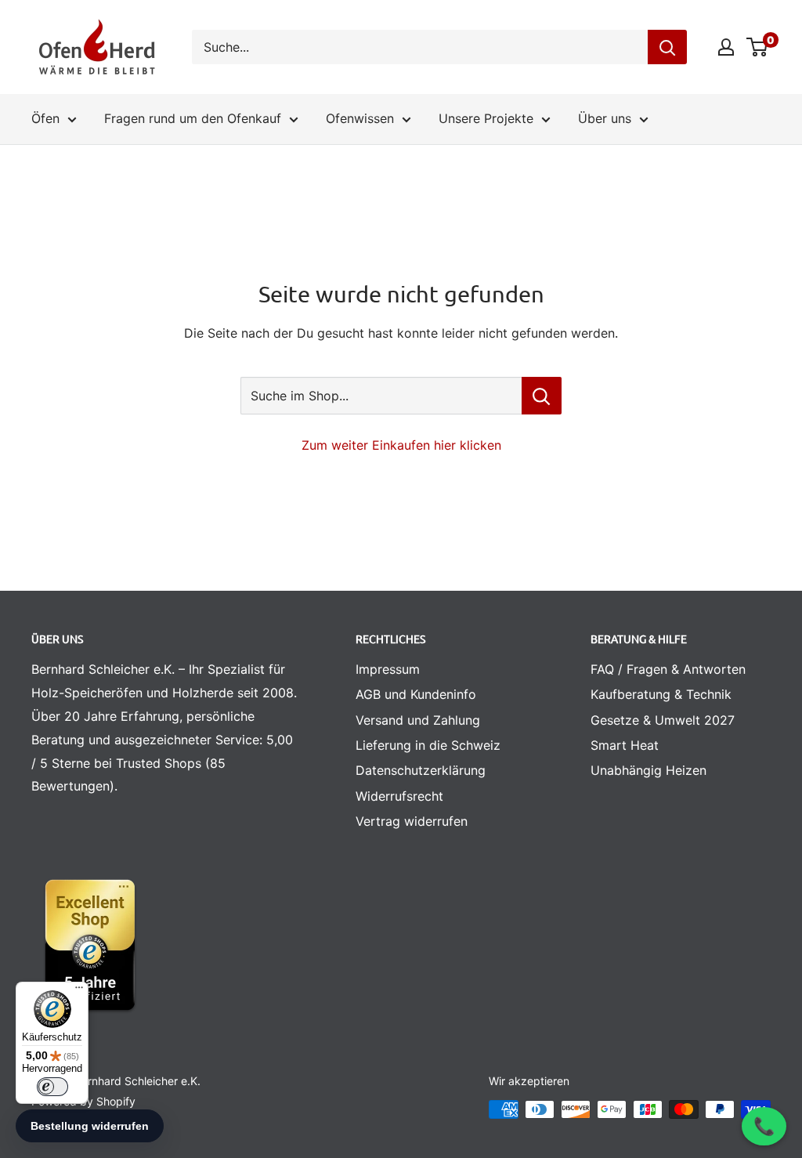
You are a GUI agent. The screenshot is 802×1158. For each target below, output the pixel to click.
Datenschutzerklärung (421, 770)
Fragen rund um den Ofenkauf (192, 118)
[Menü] (79, 991)
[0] (758, 47)
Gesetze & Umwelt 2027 (663, 720)
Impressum (388, 669)
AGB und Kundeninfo (416, 694)
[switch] (52, 1086)
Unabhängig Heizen (648, 770)
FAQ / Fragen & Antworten (668, 669)
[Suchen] (667, 47)
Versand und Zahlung (418, 720)
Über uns (604, 118)
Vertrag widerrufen (412, 821)
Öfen (45, 118)
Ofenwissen (360, 118)
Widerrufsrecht (399, 796)
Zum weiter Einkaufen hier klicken (401, 445)
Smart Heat (625, 745)
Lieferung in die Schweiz (428, 745)
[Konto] (726, 47)
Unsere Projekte (486, 118)
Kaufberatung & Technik (661, 694)
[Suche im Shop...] (542, 395)
